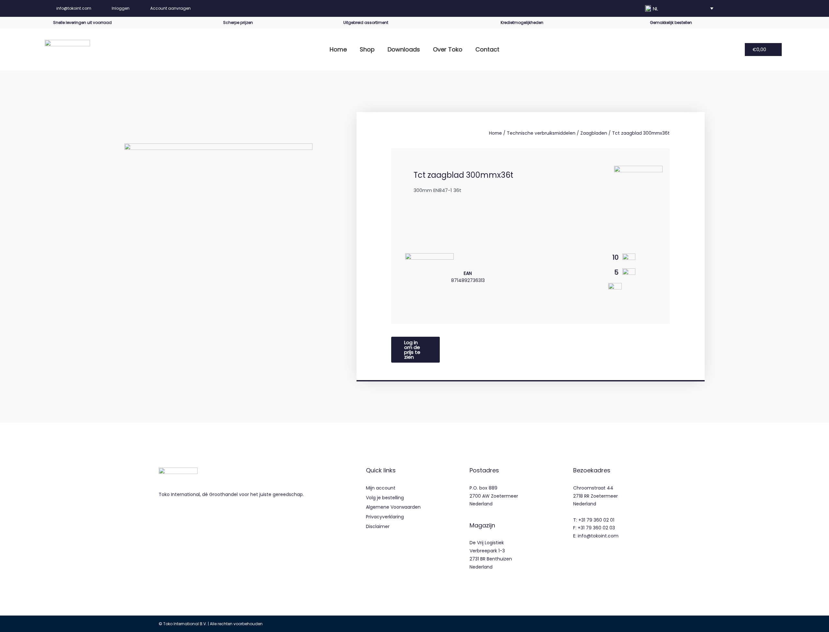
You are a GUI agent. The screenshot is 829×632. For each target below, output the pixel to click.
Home (338, 49)
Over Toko (447, 49)
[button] (679, 8)
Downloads (404, 49)
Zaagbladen (593, 133)
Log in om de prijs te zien (412, 349)
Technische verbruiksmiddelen (541, 133)
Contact (487, 49)
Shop (367, 49)
